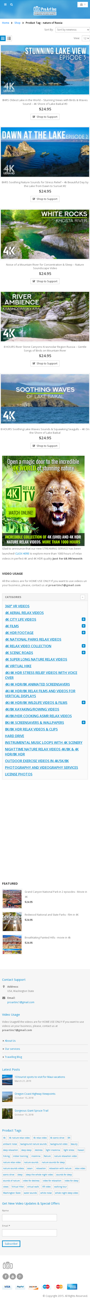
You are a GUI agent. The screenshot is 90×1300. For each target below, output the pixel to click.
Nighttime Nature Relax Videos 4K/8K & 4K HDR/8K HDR (42, 751)
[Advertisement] (45, 830)
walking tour (60, 1186)
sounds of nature (11, 1180)
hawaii (81, 1150)
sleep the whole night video (39, 1174)
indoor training (20, 1156)
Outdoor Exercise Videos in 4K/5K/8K (37, 761)
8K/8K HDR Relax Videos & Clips (31, 729)
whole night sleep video (66, 1192)
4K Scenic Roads (19, 652)
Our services (12, 1048)
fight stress (69, 1150)
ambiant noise (10, 1144)
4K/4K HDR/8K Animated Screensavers (37, 684)
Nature (47, 1156)
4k (4, 1137)
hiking (6, 1156)
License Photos (18, 774)
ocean (30, 1168)
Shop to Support (47, 117)
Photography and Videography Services (41, 767)
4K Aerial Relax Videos (24, 612)
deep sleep (26, 1150)
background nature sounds (33, 1144)
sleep (20, 1174)
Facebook (6, 1276)
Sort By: (48, 29)
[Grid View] (3, 38)
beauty (74, 1144)
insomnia (35, 1156)
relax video (80, 1168)
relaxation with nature (60, 1168)
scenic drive (8, 1174)
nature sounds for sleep (53, 1162)
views (5, 1186)
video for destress (31, 1180)
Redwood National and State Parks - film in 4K (51, 914)
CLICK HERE (22, 553)
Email (6, 1225)
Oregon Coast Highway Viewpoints (35, 1093)
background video (58, 1144)
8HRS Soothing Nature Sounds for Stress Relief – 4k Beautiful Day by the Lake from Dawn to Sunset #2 (45, 184)
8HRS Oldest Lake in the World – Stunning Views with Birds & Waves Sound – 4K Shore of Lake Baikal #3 (45, 102)
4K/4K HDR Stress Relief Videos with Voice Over (41, 675)
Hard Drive (14, 736)
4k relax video (40, 1137)
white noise (46, 1192)
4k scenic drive (57, 1137)
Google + (20, 1276)
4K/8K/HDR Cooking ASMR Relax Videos (38, 716)
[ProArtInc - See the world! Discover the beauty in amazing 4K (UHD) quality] (45, 11)
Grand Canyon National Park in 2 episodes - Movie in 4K (56, 894)
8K (69, 1137)
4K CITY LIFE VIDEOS (20, 619)
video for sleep (71, 1180)
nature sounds (31, 1162)
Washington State (12, 1192)
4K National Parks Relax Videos (33, 639)
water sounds (30, 1192)
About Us (10, 1040)
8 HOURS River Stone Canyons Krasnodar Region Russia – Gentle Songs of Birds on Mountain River (45, 348)
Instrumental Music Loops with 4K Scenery (43, 742)
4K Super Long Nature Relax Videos (36, 659)
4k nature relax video (19, 1137)
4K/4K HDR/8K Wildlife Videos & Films (36, 702)
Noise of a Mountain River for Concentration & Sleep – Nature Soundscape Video (45, 266)
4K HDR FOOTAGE (19, 632)
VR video (46, 1186)
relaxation (41, 1168)
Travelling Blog (13, 1057)
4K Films (12, 626)
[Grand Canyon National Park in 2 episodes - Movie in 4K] (12, 899)
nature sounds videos (13, 1168)
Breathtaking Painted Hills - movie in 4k (48, 937)
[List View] (9, 38)
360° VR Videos (17, 606)
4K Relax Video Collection (28, 646)
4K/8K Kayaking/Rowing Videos (32, 709)
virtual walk (33, 1186)
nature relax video (12, 1162)
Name (5, 1210)
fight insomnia (53, 1150)
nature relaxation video (65, 1156)
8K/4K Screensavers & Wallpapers (34, 722)
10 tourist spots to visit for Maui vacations (40, 1076)
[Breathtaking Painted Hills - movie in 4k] (12, 945)
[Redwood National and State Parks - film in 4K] (12, 922)
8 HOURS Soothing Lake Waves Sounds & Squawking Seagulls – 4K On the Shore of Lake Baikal (45, 431)
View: (77, 38)
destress (38, 1150)
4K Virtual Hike (18, 666)
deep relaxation (10, 1150)
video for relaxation (52, 1180)
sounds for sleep (64, 1174)
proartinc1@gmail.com (20, 1002)
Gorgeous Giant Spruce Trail (31, 1110)
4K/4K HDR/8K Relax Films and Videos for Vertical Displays (40, 693)
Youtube (13, 1276)
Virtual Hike (18, 1186)
